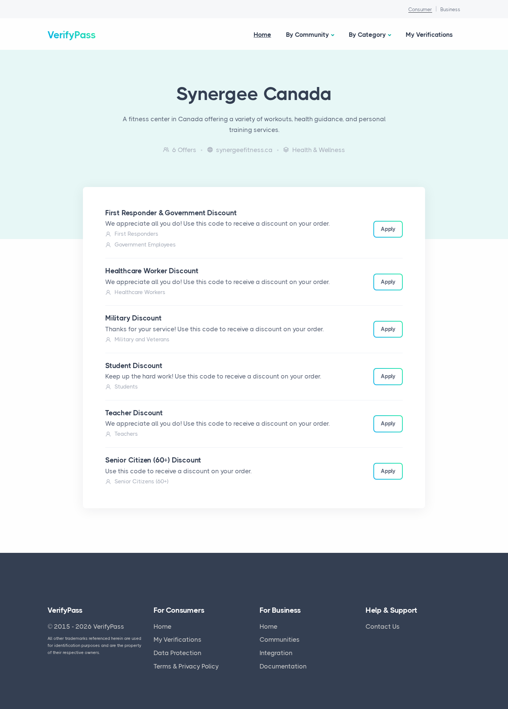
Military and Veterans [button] (142, 339)
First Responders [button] (136, 234)
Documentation (283, 666)
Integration (276, 653)
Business (450, 9)
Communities (280, 639)
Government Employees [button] (145, 244)
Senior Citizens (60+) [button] (141, 481)
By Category (367, 34)
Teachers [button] (126, 434)
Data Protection (178, 653)
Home (262, 34)
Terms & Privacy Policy (186, 666)
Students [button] (126, 386)
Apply (388, 229)
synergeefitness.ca (244, 150)
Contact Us (383, 626)
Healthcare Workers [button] (140, 292)
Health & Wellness (318, 150)
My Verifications (429, 34)
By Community (307, 34)
